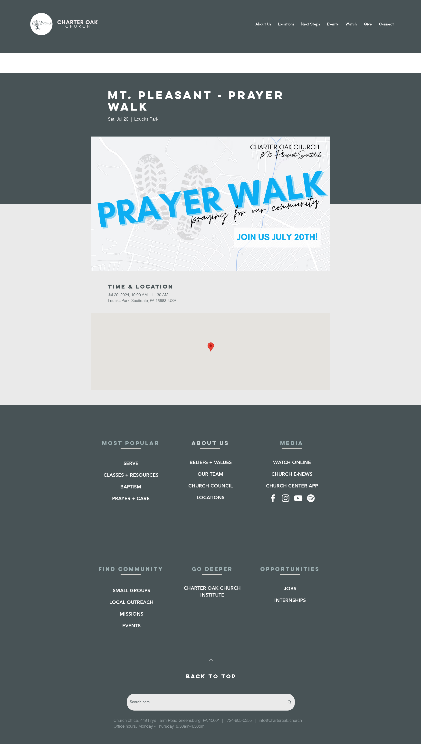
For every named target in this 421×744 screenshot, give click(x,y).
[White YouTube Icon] (298, 498)
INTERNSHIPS (290, 600)
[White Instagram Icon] (285, 498)
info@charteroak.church (280, 720)
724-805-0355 (239, 720)
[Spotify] (311, 498)
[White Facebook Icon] (273, 498)
